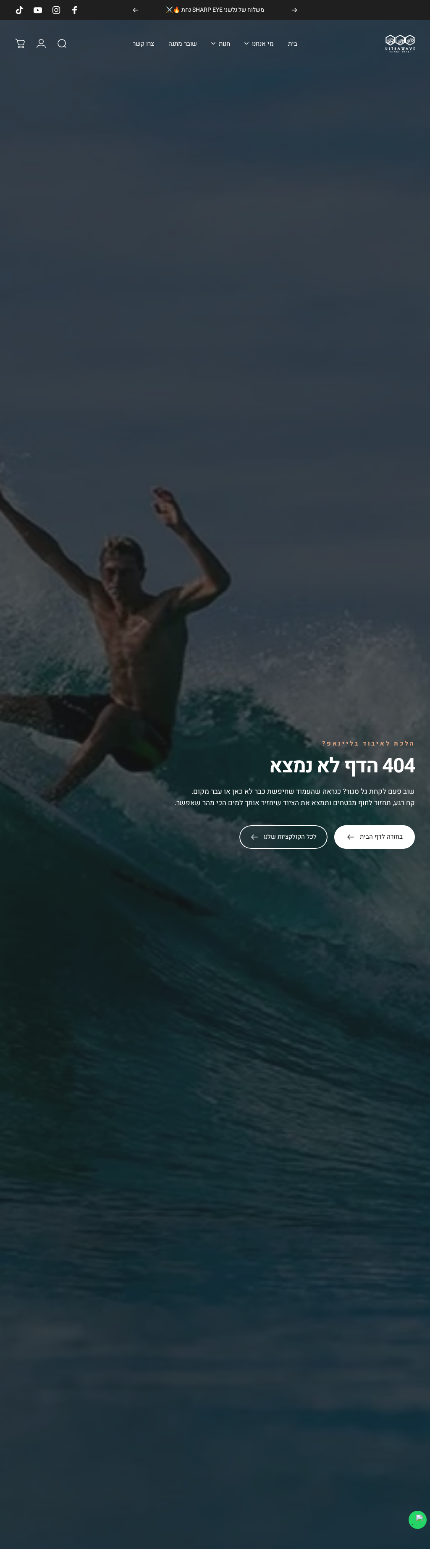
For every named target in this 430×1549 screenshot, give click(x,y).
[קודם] (294, 10)
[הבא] (135, 10)
